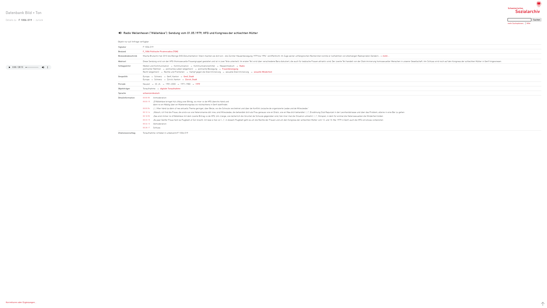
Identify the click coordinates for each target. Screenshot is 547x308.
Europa (146, 76)
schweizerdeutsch (151, 93)
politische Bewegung (207, 69)
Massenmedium (227, 66)
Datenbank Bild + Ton (23, 12)
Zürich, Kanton (173, 79)
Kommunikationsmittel (204, 66)
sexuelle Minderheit (263, 72)
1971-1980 (185, 84)
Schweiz (158, 76)
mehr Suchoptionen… (516, 23)
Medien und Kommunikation (156, 66)
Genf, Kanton (173, 76)
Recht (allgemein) (151, 72)
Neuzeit (146, 84)
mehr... (386, 56)
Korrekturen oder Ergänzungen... (21, 302)
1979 (197, 84)
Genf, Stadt (189, 76)
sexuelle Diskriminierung (237, 72)
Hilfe (528, 23)
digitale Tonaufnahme (170, 88)
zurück (39, 19)
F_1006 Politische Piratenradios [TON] (160, 51)
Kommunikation (181, 66)
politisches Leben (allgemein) (179, 69)
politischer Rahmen (152, 69)
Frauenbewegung (230, 69)
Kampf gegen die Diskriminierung (205, 72)
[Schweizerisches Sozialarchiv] (524, 7)
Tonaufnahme (149, 88)
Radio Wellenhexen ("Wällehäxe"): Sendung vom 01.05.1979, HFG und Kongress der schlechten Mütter (191, 33)
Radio (242, 66)
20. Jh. (158, 84)
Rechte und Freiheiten (174, 72)
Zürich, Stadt (191, 79)
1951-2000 (171, 84)
